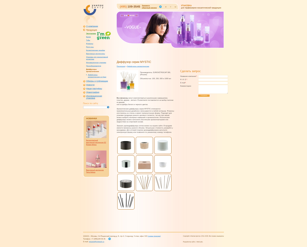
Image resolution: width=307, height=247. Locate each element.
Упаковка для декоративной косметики (97, 58)
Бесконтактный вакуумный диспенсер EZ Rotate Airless (96, 142)
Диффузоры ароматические (92, 70)
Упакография (92, 92)
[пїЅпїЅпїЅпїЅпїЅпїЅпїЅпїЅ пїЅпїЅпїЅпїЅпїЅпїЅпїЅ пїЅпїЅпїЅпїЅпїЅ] (93, 15)
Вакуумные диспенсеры (95, 54)
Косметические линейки (95, 50)
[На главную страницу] (165, 6)
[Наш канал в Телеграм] (160, 7)
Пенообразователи (93, 66)
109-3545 (130, 6)
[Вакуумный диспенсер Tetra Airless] (96, 167)
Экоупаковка (91, 33)
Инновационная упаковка (96, 62)
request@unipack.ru (96, 242)
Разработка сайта (189, 242)
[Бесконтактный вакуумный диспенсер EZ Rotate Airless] (96, 137)
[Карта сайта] (170, 6)
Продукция (91, 30)
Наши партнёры (94, 88)
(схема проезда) (154, 236)
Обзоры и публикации (97, 81)
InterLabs (200, 242)
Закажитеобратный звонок (149, 7)
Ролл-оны (90, 47)
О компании (92, 26)
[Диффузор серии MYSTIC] (127, 91)
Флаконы (89, 44)
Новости (90, 85)
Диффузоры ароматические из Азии (97, 76)
